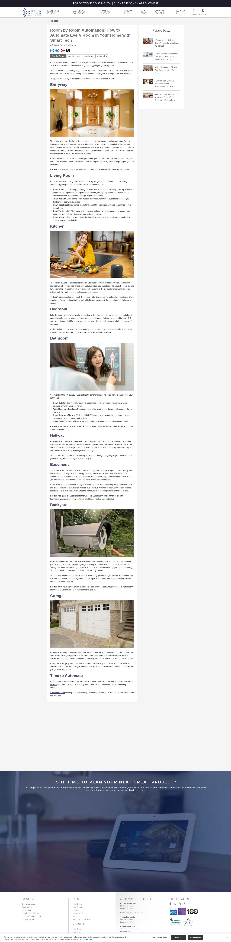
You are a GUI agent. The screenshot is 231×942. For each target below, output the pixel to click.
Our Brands (77, 904)
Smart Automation (29, 904)
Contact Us (180, 12)
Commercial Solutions (79, 12)
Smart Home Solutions (53, 12)
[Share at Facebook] (52, 50)
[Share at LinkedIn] (57, 50)
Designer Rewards (159, 12)
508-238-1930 (139, 913)
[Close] (227, 937)
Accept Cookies (195, 937)
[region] (115, 937)
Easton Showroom (128, 903)
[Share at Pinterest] (63, 50)
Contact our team (57, 693)
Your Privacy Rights (159, 937)
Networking (26, 910)
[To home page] (31, 12)
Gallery (76, 910)
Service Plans (128, 12)
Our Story (144, 12)
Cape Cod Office (127, 926)
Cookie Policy (88, 939)
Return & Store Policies (81, 919)
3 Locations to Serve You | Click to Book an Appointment (116, 3)
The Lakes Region (128, 917)
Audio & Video (27, 907)
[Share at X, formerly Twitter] (68, 50)
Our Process (77, 907)
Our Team (77, 932)
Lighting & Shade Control (31, 916)
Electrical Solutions (105, 12)
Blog (75, 916)
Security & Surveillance (30, 913)
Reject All (178, 937)
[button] (194, 10)
